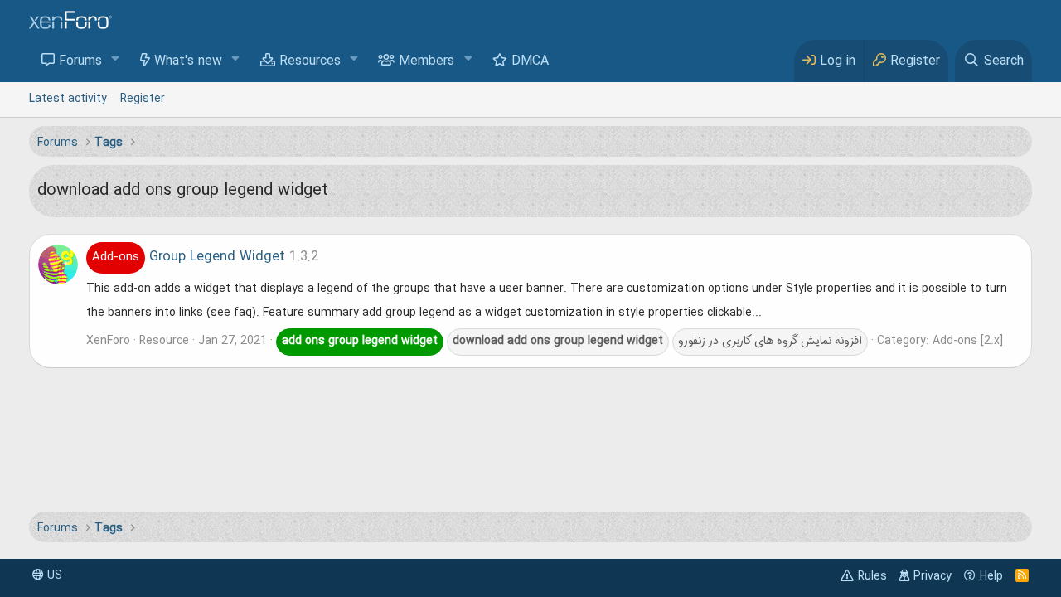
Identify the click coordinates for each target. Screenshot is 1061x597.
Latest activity (68, 99)
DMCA (530, 61)
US (53, 575)
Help (991, 576)
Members (426, 61)
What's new (188, 61)
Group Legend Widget (188, 257)
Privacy (932, 576)
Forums (80, 61)
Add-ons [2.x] (968, 341)
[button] (116, 60)
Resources (310, 61)
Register (142, 99)
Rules (872, 576)
